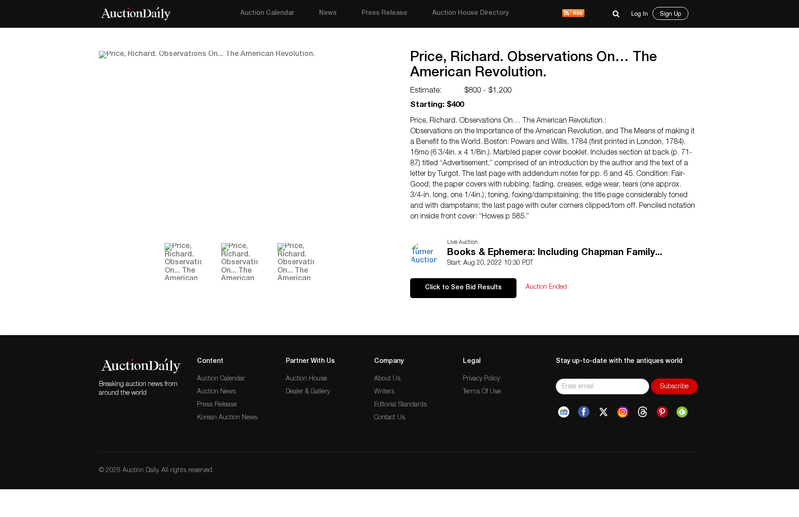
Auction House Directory (470, 13)
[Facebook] (584, 412)
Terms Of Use (482, 392)
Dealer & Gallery (308, 392)
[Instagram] (622, 412)
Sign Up (670, 13)
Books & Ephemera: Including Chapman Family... (554, 253)
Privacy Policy (481, 379)
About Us (387, 379)
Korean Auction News (227, 418)
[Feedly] (682, 412)
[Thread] (642, 412)
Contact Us (389, 418)
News (328, 13)
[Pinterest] (662, 412)
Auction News (216, 392)
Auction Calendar (267, 13)
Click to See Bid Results (463, 288)
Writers (384, 392)
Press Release (384, 13)
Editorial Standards (400, 405)
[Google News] (563, 412)
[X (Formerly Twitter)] (603, 412)
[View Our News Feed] (573, 14)
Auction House (306, 379)
